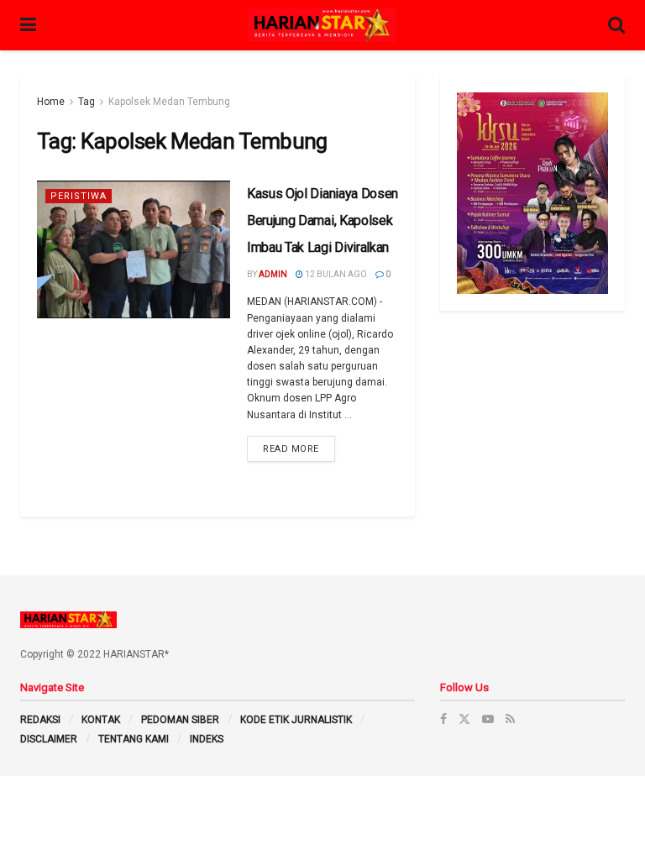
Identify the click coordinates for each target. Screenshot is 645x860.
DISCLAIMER (48, 739)
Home (51, 102)
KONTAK (100, 720)
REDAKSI (40, 720)
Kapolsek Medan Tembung (169, 102)
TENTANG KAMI (133, 739)
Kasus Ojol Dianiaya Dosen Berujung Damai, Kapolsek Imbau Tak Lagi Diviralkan (322, 220)
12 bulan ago (335, 274)
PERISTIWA (78, 196)
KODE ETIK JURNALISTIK (296, 720)
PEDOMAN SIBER (180, 720)
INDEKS (206, 739)
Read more (291, 448)
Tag (86, 102)
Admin (273, 274)
